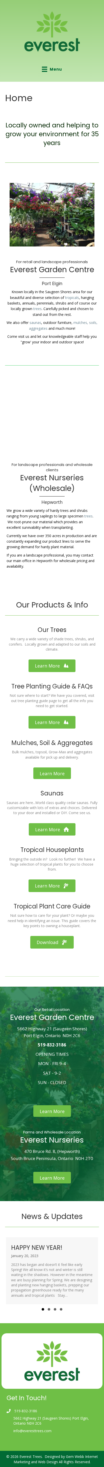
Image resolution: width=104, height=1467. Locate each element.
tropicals (72, 297)
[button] (52, 665)
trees (37, 308)
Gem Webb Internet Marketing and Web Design (56, 1459)
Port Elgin (52, 283)
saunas (35, 322)
